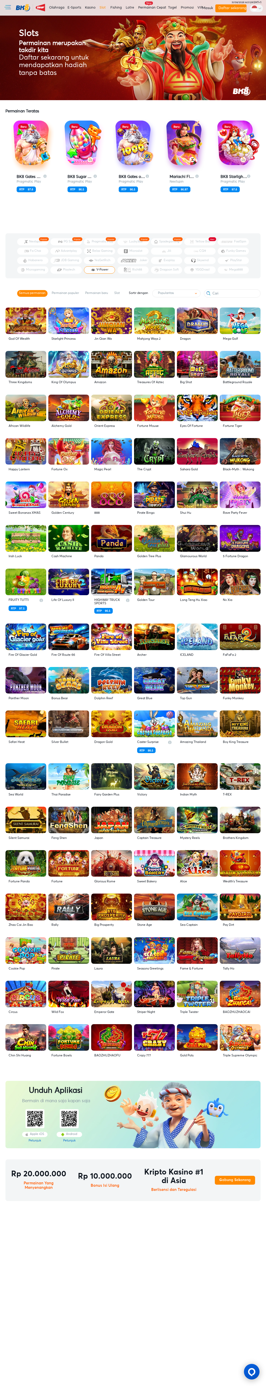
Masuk (207, 8)
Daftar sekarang (232, 8)
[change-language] (256, 8)
